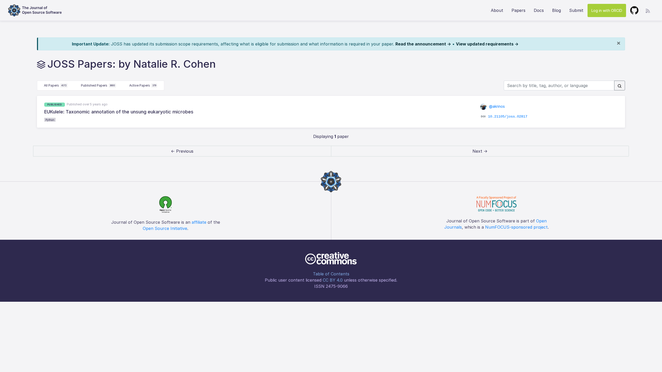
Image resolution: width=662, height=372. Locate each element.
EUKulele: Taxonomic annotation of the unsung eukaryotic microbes (118, 111)
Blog (556, 10)
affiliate (199, 222)
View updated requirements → (487, 44)
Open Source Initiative (165, 228)
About (497, 10)
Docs (539, 10)
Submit (576, 10)
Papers (518, 10)
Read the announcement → (423, 44)
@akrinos (496, 106)
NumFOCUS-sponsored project (516, 227)
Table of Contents (331, 273)
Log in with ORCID (606, 10)
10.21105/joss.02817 (507, 116)
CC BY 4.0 (333, 280)
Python (50, 119)
